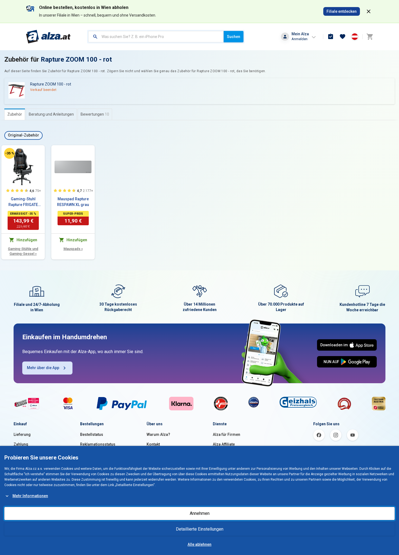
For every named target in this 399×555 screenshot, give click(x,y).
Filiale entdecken (342, 11)
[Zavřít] (368, 11)
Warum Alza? (158, 434)
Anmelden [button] (300, 39)
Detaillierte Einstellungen (199, 529)
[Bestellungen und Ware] (330, 36)
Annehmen (200, 513)
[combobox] (156, 36)
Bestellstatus (91, 434)
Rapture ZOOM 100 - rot (76, 59)
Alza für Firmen (226, 434)
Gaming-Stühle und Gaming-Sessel (23, 251)
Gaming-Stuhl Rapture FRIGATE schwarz (23, 202)
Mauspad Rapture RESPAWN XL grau (73, 202)
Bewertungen (95, 114)
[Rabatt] (9, 153)
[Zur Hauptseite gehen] (48, 36)
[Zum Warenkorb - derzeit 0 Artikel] (369, 36)
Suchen (233, 36)
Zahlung (21, 444)
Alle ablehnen (199, 544)
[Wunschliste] (342, 36)
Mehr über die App (43, 368)
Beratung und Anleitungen (51, 114)
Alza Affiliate (224, 444)
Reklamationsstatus (97, 444)
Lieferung (22, 434)
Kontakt (153, 444)
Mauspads (73, 249)
